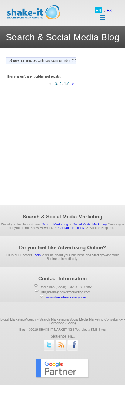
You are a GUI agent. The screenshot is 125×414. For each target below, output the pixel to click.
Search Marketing (55, 224)
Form (37, 255)
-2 (60, 84)
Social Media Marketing (90, 224)
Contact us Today (71, 228)
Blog (22, 329)
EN (98, 10)
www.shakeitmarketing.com (66, 297)
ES (109, 10)
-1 (64, 84)
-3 (55, 84)
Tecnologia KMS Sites (90, 329)
